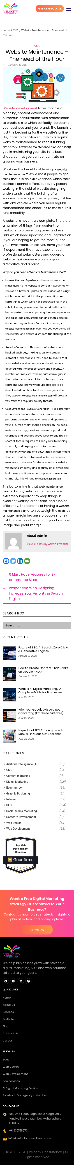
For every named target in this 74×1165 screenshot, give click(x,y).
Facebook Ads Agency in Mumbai (25, 1095)
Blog (5, 1026)
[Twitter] (13, 561)
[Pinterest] (28, 981)
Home (6, 30)
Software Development (21, 817)
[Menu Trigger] (68, 8)
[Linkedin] (20, 561)
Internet (11, 799)
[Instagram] (13, 981)
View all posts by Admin (41, 544)
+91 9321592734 (19, 1130)
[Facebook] (6, 561)
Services (8, 1012)
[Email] (27, 561)
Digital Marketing (17, 781)
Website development (20, 108)
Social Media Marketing (21, 811)
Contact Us (10, 1033)
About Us (9, 1005)
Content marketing (18, 776)
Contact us (37, 929)
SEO (9, 805)
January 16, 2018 (17, 65)
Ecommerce (14, 787)
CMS (15, 30)
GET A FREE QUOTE (49, 8)
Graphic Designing (18, 793)
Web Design (14, 823)
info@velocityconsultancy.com (30, 1138)
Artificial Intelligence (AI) (22, 764)
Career (7, 1040)
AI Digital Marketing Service (20, 1088)
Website (63, 544)
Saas (6, 1059)
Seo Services (11, 1081)
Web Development (18, 828)
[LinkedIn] (21, 981)
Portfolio (8, 1019)
